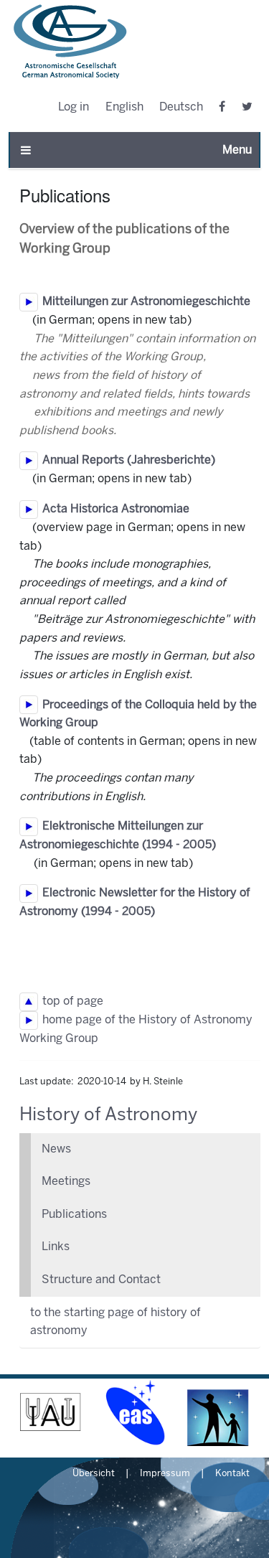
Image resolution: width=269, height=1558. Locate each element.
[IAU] (50, 1413)
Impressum (165, 1474)
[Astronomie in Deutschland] (218, 1413)
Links (56, 1247)
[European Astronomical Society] (134, 1413)
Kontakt (232, 1474)
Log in (73, 107)
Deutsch (181, 107)
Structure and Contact (101, 1280)
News (56, 1149)
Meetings (66, 1181)
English (124, 107)
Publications (74, 1214)
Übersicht (93, 1474)
